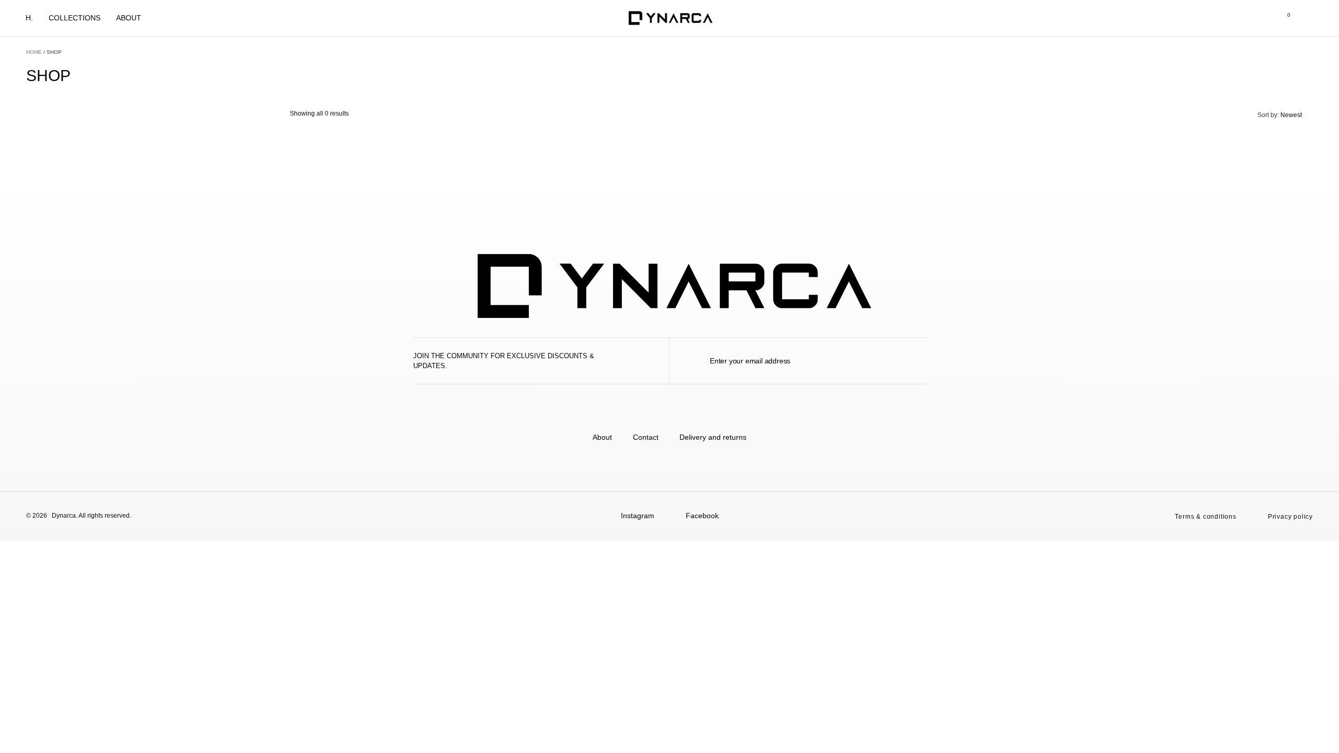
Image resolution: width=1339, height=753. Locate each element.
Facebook (702, 515)
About (128, 18)
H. (29, 18)
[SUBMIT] (922, 360)
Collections (74, 18)
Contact (646, 437)
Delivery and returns (712, 437)
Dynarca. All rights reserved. (91, 515)
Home (34, 52)
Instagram (637, 515)
